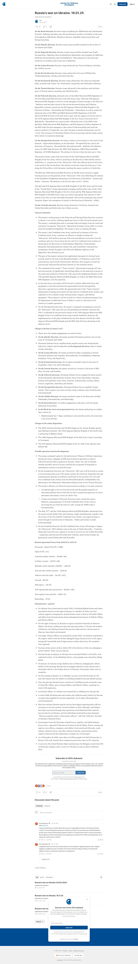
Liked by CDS (44, 825)
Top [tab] (37, 877)
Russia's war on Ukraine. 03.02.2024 (51, 882)
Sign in (132, 4)
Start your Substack (64, 955)
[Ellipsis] (102, 823)
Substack (60, 960)
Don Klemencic (44, 823)
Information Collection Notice (68, 934)
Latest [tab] (42, 877)
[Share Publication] (115, 4)
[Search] (111, 4)
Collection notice (78, 951)
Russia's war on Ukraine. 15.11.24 (49, 896)
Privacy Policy (83, 934)
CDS (40, 20)
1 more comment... (40, 868)
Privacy (65, 951)
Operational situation (42, 885)
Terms (70, 951)
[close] (87, 899)
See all (38, 922)
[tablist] (43, 806)
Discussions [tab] (49, 877)
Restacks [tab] (47, 806)
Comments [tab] (39, 806)
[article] (69, 886)
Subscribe (122, 4)
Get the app (78, 955)
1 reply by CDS (45, 859)
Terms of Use (78, 932)
